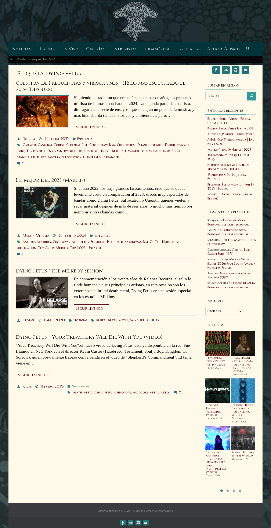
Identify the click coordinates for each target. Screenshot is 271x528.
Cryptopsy (61, 241)
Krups (27, 386)
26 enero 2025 (56, 138)
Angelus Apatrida (37, 241)
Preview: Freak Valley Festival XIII (230, 128)
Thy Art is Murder (53, 248)
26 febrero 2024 (72, 235)
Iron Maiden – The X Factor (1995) (231, 242)
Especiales (85, 138)
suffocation (72, 157)
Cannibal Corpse (51, 145)
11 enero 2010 (52, 386)
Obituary (38, 157)
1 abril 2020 (54, 320)
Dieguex (29, 138)
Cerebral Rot (77, 145)
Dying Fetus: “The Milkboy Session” (60, 271)
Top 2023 (78, 248)
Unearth (94, 248)
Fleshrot (91, 151)
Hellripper (115, 241)
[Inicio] (11, 59)
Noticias (80, 320)
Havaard (132, 151)
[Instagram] (235, 70)
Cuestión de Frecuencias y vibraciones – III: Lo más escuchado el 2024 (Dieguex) (100, 86)
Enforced (97, 241)
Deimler (143, 145)
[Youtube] (245, 70)
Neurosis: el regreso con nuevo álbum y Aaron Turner (228, 167)
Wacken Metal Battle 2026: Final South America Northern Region (231, 263)
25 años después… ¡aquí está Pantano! (226, 177)
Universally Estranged (101, 157)
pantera (53, 157)
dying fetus (73, 151)
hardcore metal (146, 392)
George (29, 320)
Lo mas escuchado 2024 (161, 151)
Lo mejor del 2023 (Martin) (50, 180)
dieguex (157, 145)
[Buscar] (251, 96)
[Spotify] (226, 70)
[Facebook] (216, 70)
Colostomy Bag (102, 145)
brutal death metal (112, 320)
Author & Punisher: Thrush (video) (231, 134)
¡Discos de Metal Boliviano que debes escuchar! (228, 222)
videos (165, 392)
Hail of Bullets (111, 151)
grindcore (122, 392)
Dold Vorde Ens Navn (44, 151)
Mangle (23, 157)
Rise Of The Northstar (161, 241)
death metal (83, 392)
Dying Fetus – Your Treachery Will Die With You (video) (89, 337)
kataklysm (132, 241)
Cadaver (29, 145)
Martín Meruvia (36, 235)
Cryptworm (126, 145)
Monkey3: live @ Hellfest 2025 (229, 149)
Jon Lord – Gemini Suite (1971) (230, 252)
